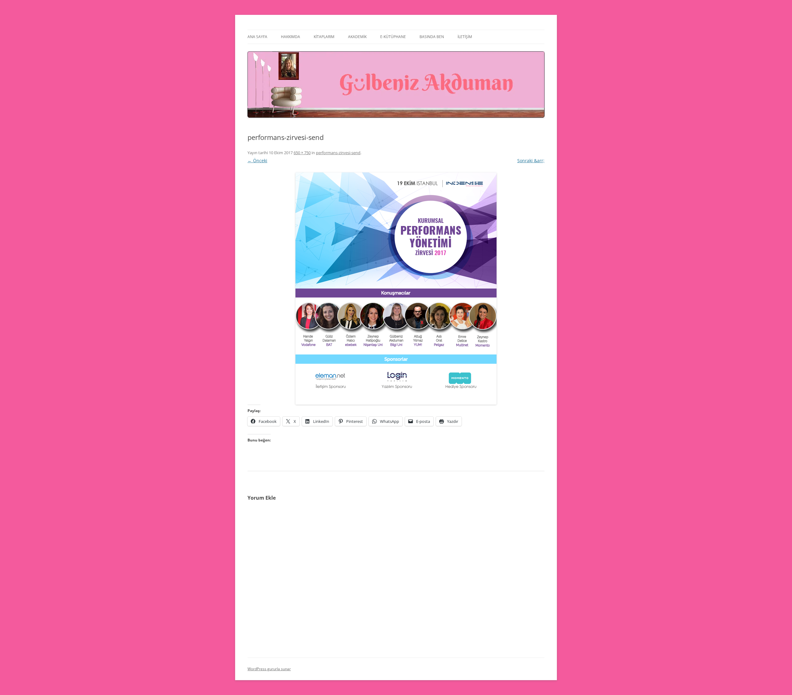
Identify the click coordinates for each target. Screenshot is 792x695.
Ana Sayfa (257, 36)
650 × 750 (302, 152)
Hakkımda (290, 36)
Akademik (357, 36)
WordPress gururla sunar (269, 668)
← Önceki (257, 160)
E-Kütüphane (393, 36)
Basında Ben (432, 36)
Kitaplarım (324, 36)
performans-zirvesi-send (338, 152)
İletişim (465, 36)
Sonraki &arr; (530, 160)
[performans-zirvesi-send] (396, 288)
